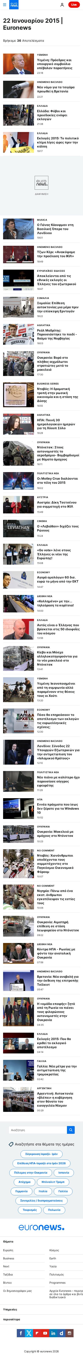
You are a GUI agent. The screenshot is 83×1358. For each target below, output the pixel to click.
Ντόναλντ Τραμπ (53, 1182)
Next (6, 1266)
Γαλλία (63, 1191)
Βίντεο (7, 1282)
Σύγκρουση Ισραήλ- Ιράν (41, 1154)
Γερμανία (21, 1191)
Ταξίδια (8, 1274)
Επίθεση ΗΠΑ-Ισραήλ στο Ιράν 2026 (41, 1163)
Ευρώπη (8, 1250)
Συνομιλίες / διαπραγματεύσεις (41, 1200)
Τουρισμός (30, 1210)
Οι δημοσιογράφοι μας (17, 1290)
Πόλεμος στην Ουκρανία (30, 1172)
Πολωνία (54, 1210)
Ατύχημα (24, 1182)
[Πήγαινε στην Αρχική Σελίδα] (14, 4)
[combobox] (41, 1130)
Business (8, 1258)
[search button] (71, 1130)
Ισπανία (63, 1172)
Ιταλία (43, 1191)
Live (74, 4)
